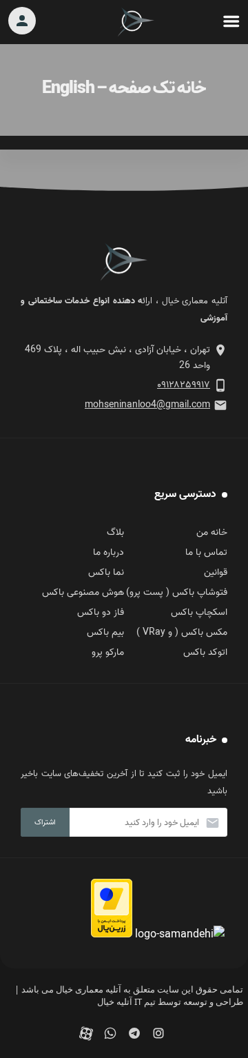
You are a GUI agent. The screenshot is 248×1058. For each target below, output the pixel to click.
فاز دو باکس (100, 612)
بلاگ (115, 532)
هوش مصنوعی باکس (83, 592)
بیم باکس (105, 632)
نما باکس (106, 572)
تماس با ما (206, 552)
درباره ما (108, 552)
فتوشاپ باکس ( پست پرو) (176, 592)
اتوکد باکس (205, 652)
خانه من (211, 532)
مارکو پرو (108, 652)
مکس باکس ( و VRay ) (181, 632)
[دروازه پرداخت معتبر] (111, 935)
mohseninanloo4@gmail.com (147, 405)
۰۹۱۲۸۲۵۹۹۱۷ (183, 385)
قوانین (215, 572)
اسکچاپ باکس (199, 612)
